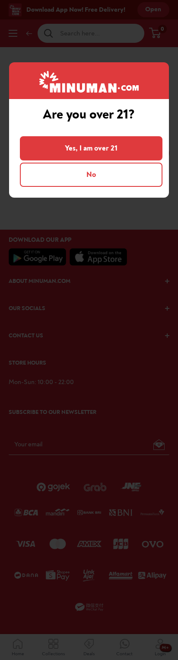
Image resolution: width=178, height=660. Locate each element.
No (91, 174)
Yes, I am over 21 (91, 148)
